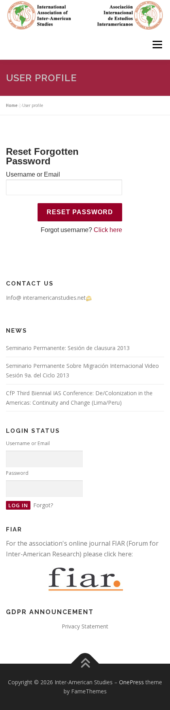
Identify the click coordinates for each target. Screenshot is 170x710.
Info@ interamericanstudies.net (46, 297)
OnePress (131, 682)
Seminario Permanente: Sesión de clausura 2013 (68, 348)
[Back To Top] (85, 663)
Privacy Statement (85, 626)
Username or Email (33, 174)
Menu (156, 44)
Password (17, 473)
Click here (108, 230)
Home (11, 105)
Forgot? (43, 505)
